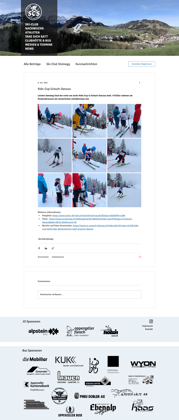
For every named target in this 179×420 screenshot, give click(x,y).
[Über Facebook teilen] (39, 248)
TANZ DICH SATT (36, 36)
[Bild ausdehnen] (55, 121)
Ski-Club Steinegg (58, 64)
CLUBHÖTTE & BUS (38, 40)
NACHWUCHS (34, 28)
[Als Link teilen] (52, 248)
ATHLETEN (32, 32)
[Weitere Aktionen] (139, 82)
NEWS (29, 49)
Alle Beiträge (32, 64)
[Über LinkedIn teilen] (46, 248)
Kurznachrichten (86, 64)
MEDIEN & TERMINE (39, 44)
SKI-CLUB (31, 24)
